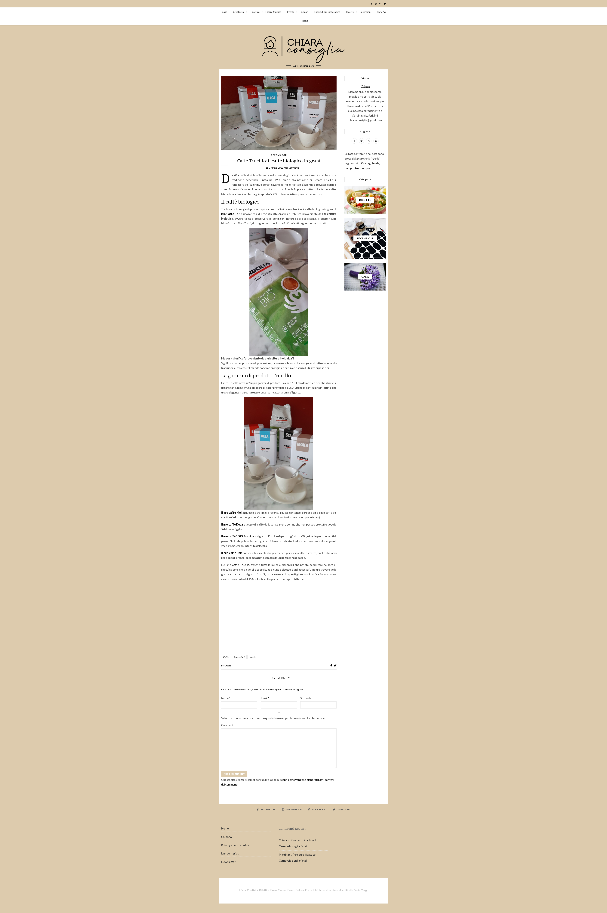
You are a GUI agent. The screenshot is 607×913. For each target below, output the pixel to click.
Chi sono (226, 837)
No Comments (292, 167)
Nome (225, 698)
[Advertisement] (279, 618)
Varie (380, 11)
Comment (227, 725)
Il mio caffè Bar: (231, 553)
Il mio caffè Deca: (232, 524)
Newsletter (228, 861)
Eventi (290, 11)
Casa (224, 11)
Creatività (238, 11)
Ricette (350, 11)
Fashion (304, 11)
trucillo (252, 657)
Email (265, 698)
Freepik (365, 168)
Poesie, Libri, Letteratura (327, 11)
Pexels (375, 163)
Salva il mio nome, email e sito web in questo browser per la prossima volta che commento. (275, 718)
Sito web (305, 698)
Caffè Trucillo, (241, 564)
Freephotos (351, 168)
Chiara (227, 665)
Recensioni (365, 11)
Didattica (255, 11)
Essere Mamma (273, 11)
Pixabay (365, 163)
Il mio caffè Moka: (233, 512)
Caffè (226, 657)
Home (225, 828)
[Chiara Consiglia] (303, 47)
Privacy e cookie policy (235, 845)
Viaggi (304, 20)
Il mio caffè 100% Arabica (237, 536)
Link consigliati (230, 853)
